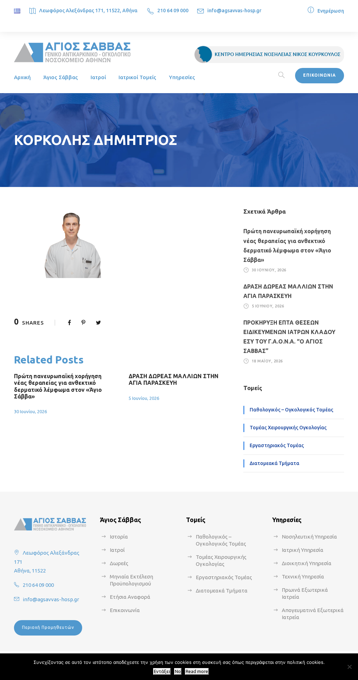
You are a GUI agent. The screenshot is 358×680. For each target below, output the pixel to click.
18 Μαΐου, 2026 (267, 361)
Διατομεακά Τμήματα (274, 463)
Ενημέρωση (330, 11)
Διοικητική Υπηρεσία (306, 563)
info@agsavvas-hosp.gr (234, 10)
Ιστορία (119, 537)
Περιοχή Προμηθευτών (48, 627)
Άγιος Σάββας (60, 77)
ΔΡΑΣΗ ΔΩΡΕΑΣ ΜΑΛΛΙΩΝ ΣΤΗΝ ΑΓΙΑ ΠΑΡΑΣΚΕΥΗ (174, 379)
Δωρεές (119, 563)
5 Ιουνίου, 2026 (144, 398)
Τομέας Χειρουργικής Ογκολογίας (288, 427)
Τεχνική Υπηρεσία (303, 577)
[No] (349, 666)
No (178, 671)
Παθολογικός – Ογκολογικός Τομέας (291, 409)
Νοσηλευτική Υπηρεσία (309, 537)
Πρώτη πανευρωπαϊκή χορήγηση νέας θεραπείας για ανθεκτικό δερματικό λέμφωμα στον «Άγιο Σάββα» (58, 386)
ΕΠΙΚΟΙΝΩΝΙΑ (319, 75)
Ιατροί (98, 77)
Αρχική (22, 77)
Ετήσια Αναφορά (130, 597)
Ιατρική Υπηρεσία (302, 550)
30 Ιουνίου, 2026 (30, 411)
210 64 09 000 (172, 10)
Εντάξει (162, 671)
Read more (197, 671)
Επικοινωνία (125, 610)
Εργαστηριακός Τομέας (277, 445)
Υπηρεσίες (182, 77)
